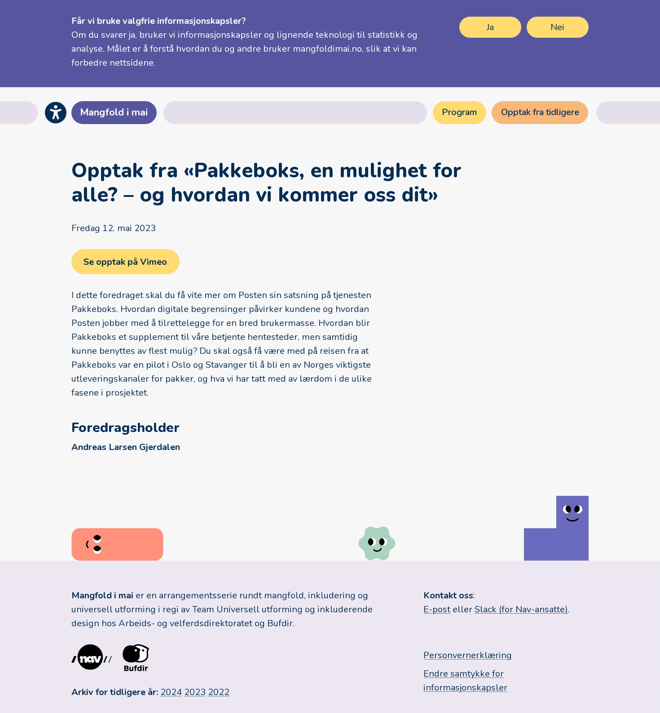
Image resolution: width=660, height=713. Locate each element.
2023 (195, 692)
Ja (490, 27)
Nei (557, 27)
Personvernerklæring (467, 655)
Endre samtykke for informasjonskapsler (465, 681)
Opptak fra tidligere (540, 112)
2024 (171, 692)
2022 (218, 692)
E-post (436, 609)
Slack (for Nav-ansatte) (521, 609)
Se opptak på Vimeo (125, 262)
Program (459, 112)
